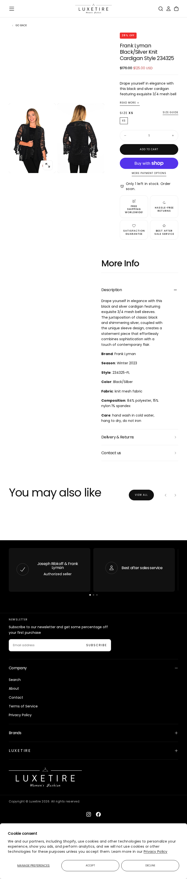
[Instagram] (89, 814)
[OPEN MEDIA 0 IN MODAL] (48, 165)
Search (15, 679)
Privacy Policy (156, 851)
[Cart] (176, 9)
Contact (16, 697)
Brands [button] (15, 733)
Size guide (170, 112)
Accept (90, 865)
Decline (150, 865)
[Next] (175, 495)
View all (141, 495)
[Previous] (165, 495)
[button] (12, 9)
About (14, 688)
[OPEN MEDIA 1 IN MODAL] (96, 165)
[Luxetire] (45, 777)
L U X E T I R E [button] (19, 750)
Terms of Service (23, 706)
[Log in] (168, 9)
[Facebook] (98, 814)
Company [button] (18, 668)
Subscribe (96, 645)
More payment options (149, 173)
